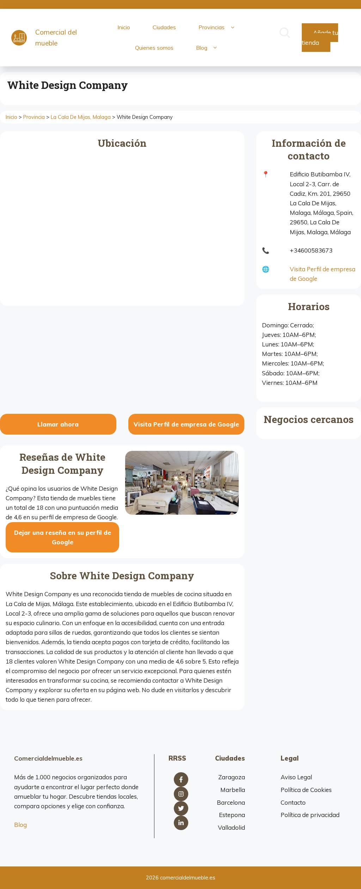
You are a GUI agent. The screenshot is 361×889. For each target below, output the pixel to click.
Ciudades (164, 27)
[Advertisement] (122, 361)
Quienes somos (154, 47)
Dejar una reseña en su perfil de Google (62, 537)
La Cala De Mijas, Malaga (81, 117)
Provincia (34, 117)
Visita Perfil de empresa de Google (186, 424)
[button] (232, 27)
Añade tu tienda (320, 37)
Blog (201, 47)
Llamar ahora (58, 424)
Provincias (211, 27)
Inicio (123, 27)
